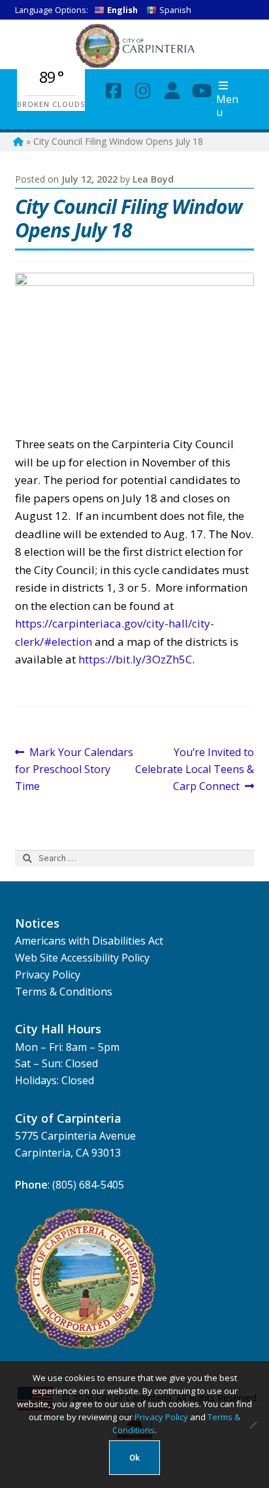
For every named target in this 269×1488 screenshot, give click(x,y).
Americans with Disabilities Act (89, 941)
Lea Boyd (153, 179)
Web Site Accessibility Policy (82, 957)
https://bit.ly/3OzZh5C (135, 659)
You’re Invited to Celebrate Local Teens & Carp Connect (194, 768)
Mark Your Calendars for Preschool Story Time (74, 768)
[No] (252, 1424)
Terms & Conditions (63, 991)
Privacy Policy (47, 974)
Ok (134, 1457)
